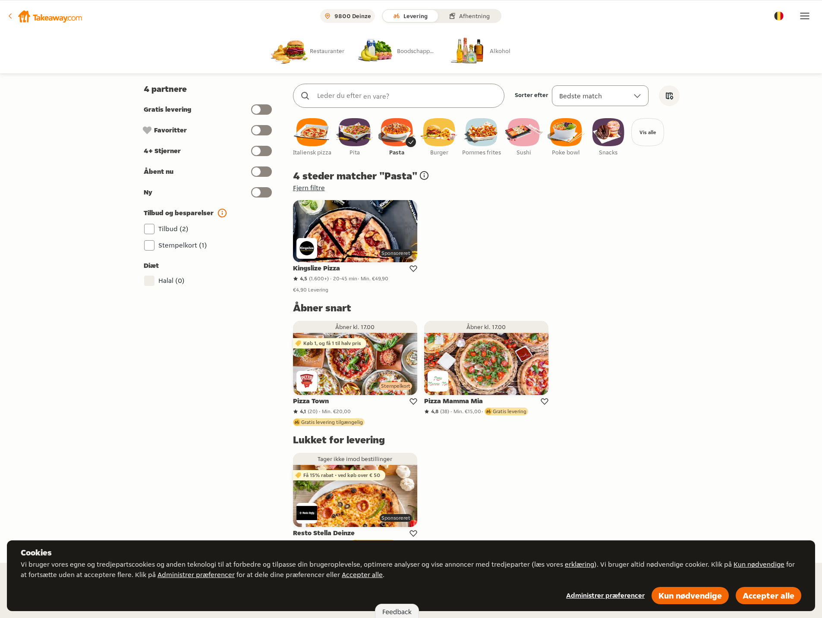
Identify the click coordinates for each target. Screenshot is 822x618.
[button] (44, 16)
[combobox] (407, 96)
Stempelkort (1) (182, 245)
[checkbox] (312, 137)
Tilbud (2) (173, 228)
